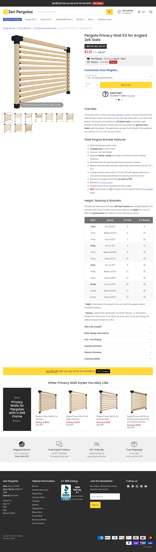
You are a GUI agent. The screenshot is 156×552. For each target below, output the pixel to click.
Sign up (95, 504)
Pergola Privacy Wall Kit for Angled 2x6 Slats (77, 417)
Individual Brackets (64, 19)
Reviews (35, 486)
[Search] (109, 12)
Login (143, 11)
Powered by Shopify (9, 538)
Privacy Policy (37, 516)
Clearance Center (105, 19)
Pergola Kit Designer (12, 19)
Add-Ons (79, 19)
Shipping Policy (37, 508)
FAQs (5, 507)
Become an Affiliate (39, 519)
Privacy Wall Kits (24, 28)
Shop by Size (45, 19)
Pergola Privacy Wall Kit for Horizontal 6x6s (107, 417)
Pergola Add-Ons (9, 28)
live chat (131, 95)
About (90, 19)
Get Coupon (98, 3)
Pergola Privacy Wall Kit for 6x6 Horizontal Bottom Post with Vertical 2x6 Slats (138, 419)
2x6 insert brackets (115, 114)
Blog (4, 510)
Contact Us (7, 500)
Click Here (14, 495)
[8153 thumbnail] (7, 117)
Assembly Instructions (40, 490)
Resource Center (9, 513)
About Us (6, 503)
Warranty (35, 504)
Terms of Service (38, 523)
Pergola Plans (37, 493)
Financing (35, 501)
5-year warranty (106, 182)
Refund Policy (37, 512)
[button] (116, 99)
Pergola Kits (30, 19)
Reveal (113, 62)
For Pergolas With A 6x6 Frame (44, 28)
